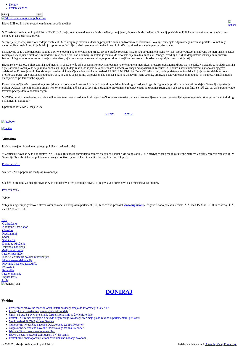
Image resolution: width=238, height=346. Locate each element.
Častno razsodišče (11, 253)
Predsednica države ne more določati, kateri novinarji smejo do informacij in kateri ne (59, 307)
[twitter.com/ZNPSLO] (6, 128)
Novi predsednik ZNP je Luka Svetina (31, 321)
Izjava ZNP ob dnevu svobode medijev (32, 331)
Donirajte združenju (13, 243)
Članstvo (7, 230)
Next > (128, 113)
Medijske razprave (12, 250)
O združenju (9, 223)
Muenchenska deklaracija (17, 260)
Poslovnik (8, 266)
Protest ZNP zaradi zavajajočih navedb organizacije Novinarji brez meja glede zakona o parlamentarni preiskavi (74, 317)
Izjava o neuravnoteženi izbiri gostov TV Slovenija (39, 334)
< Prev (109, 113)
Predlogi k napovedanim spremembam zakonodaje (38, 311)
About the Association (15, 226)
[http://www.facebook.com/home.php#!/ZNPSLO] (8, 121)
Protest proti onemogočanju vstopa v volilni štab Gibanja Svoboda (47, 338)
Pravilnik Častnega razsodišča (19, 263)
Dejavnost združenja (13, 246)
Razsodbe (8, 270)
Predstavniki (9, 233)
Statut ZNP (8, 240)
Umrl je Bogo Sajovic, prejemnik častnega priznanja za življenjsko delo (51, 314)
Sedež (5, 236)
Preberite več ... (11, 164)
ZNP (4, 220)
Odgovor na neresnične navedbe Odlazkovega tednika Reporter (46, 324)
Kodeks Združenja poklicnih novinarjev (25, 256)
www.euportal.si (134, 205)
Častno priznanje (11, 273)
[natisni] (232, 25)
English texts (9, 277)
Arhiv (4, 280)
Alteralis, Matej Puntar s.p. (221, 344)
